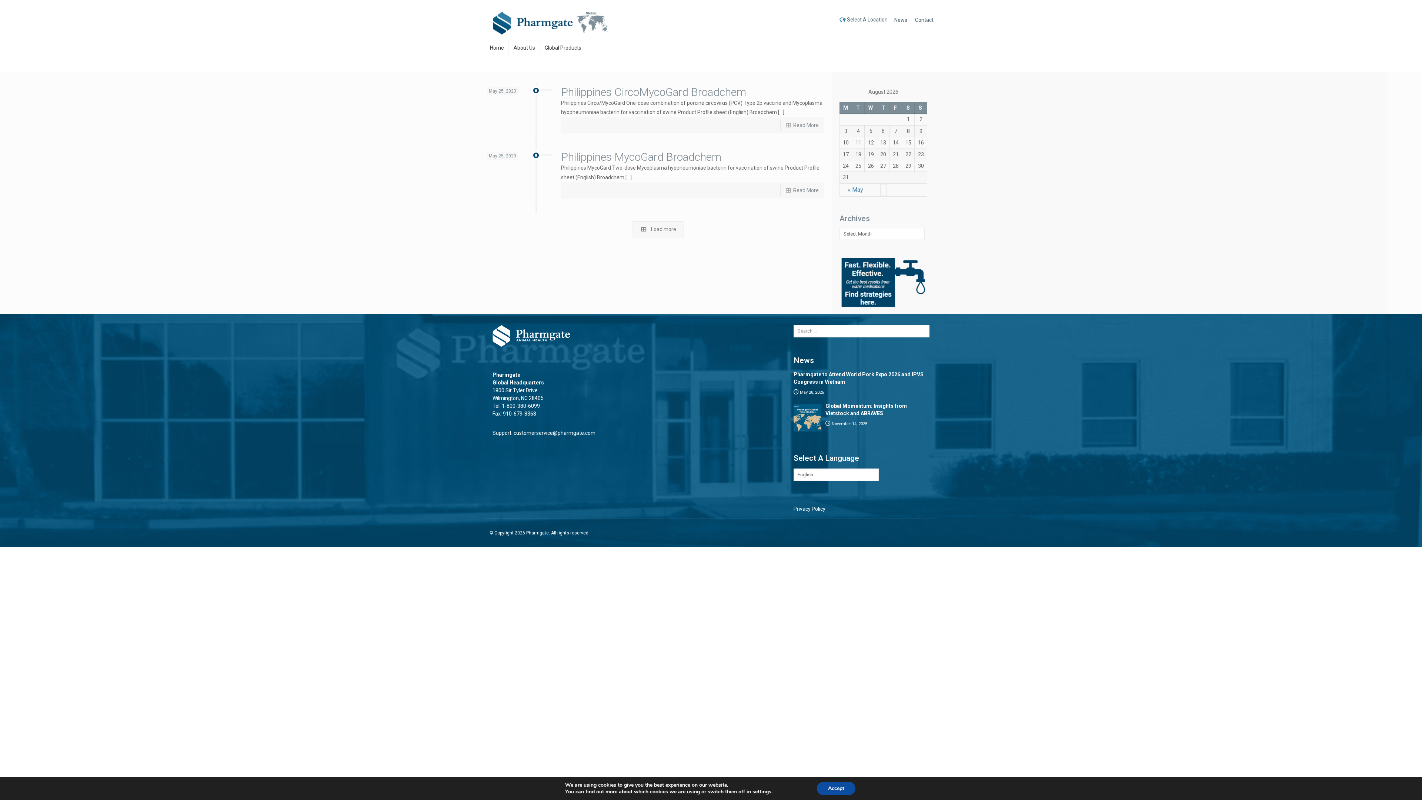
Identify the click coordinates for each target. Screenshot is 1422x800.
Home (497, 48)
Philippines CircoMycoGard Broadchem (653, 92)
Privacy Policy (809, 509)
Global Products (563, 48)
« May (855, 189)
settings (761, 792)
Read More (806, 125)
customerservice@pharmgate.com (554, 433)
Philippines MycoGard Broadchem (641, 156)
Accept (836, 788)
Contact (924, 20)
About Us (524, 48)
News (900, 20)
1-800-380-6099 (521, 406)
